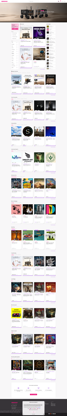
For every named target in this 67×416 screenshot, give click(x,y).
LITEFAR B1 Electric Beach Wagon (26, 41)
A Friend (35, 62)
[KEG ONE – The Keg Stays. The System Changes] (39, 209)
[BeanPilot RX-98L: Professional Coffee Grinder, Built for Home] (51, 105)
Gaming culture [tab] (28, 72)
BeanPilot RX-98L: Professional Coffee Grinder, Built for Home (50, 114)
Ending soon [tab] (25, 98)
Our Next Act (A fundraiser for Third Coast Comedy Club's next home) (16, 140)
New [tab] (15, 228)
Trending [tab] (12, 254)
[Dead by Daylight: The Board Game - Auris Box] (16, 183)
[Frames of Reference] (39, 131)
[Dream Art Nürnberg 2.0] (28, 157)
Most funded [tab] (15, 254)
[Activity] (60, 1)
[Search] (29, 1)
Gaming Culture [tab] (32, 25)
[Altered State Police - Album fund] (51, 131)
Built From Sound (14, 242)
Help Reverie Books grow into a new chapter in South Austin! (16, 166)
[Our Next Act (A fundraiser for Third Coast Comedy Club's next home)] (16, 131)
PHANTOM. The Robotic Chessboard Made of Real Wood (50, 88)
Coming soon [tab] (13, 228)
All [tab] (20, 25)
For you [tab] (12, 98)
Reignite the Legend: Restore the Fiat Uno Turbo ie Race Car (27, 243)
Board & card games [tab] (13, 176)
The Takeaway (25, 216)
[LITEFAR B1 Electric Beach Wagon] (26, 33)
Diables (47, 294)
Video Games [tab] (21, 176)
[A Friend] (39, 54)
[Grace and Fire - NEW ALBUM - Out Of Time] (16, 287)
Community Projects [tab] (24, 72)
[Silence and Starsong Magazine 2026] (28, 131)
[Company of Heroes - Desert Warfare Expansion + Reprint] (28, 287)
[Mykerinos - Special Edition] (39, 183)
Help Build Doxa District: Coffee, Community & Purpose (50, 217)
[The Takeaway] (28, 209)
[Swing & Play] (16, 209)
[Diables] (51, 287)
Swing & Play (14, 216)
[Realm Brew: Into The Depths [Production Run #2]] (51, 261)
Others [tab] (24, 176)
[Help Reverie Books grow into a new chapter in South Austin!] (16, 157)
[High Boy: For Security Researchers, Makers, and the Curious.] (39, 33)
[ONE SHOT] (39, 235)
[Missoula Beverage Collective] (51, 157)
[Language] (58, 1)
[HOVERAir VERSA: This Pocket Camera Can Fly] (26, 54)
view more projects (42, 69)
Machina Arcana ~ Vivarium (39, 294)
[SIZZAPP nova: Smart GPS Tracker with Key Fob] (51, 235)
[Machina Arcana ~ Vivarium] (39, 287)
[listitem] (15, 42)
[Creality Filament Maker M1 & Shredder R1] (16, 80)
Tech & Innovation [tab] (23, 25)
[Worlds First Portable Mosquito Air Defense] (39, 80)
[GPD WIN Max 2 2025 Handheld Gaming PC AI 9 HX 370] (28, 80)
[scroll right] (44, 25)
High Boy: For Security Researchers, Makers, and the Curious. (38, 42)
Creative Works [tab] (28, 25)
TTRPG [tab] (18, 176)
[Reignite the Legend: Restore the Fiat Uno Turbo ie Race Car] (28, 235)
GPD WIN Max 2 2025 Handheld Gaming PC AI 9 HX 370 (27, 88)
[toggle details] (32, 46)
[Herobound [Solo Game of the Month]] (28, 183)
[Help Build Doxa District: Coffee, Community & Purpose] (51, 209)
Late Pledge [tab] (22, 98)
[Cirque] (51, 183)
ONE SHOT (36, 242)
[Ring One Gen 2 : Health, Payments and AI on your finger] (39, 105)
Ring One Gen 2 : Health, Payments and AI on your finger (38, 114)
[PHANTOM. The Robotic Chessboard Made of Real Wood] (51, 80)
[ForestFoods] (39, 157)
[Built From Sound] (16, 235)
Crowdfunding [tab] (18, 98)
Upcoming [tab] (15, 98)
